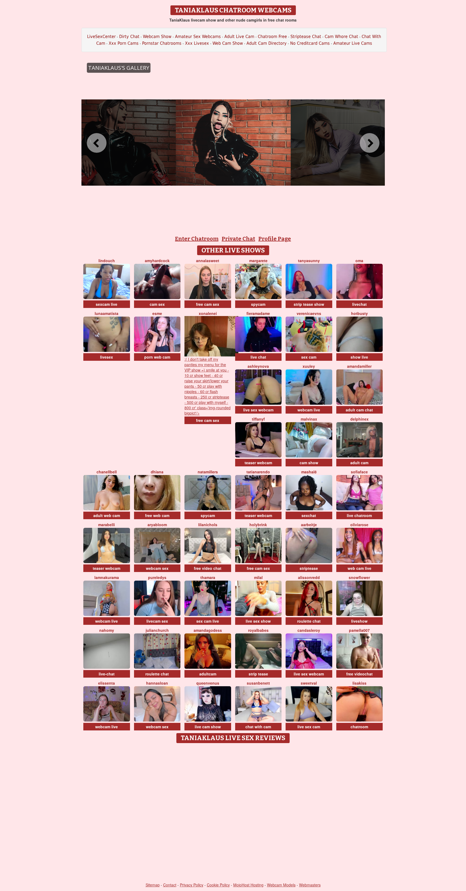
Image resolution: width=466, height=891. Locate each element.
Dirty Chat (129, 36)
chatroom (359, 726)
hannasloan (157, 683)
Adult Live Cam (239, 36)
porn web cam (157, 357)
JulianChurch (157, 630)
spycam (258, 304)
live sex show (258, 621)
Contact (169, 884)
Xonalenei (208, 313)
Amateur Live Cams (352, 43)
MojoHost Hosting (248, 884)
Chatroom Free (272, 36)
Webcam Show (157, 36)
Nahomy (106, 630)
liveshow (359, 621)
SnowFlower (359, 577)
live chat (258, 357)
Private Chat (238, 238)
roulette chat (309, 621)
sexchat (308, 515)
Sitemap (153, 884)
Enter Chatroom (196, 238)
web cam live (359, 568)
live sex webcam (258, 409)
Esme (157, 313)
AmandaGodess (208, 630)
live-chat (107, 674)
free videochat (359, 674)
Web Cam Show (228, 43)
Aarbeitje (309, 524)
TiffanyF (258, 419)
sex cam (308, 357)
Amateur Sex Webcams (198, 36)
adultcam (207, 674)
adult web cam (106, 515)
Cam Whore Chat (341, 36)
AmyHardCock (157, 260)
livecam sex (157, 621)
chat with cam (258, 726)
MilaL (258, 577)
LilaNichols (207, 524)
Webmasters (310, 884)
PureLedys (157, 577)
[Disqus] (233, 813)
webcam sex (157, 568)
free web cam (157, 515)
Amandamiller (359, 366)
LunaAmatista (106, 313)
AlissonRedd (309, 577)
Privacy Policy (191, 884)
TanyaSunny (309, 260)
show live (359, 357)
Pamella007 (359, 630)
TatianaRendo (258, 471)
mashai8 (309, 471)
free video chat (207, 568)
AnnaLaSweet (207, 260)
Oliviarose (359, 524)
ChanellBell (107, 471)
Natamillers (208, 471)
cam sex (157, 304)
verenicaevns (309, 313)
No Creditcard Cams (310, 43)
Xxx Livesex (197, 43)
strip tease (258, 674)
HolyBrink (258, 524)
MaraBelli (106, 524)
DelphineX (359, 419)
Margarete (258, 260)
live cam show (208, 726)
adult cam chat (359, 409)
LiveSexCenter (101, 36)
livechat (359, 304)
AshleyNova (258, 366)
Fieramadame (258, 313)
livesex (106, 357)
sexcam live (106, 304)
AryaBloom (157, 524)
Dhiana (157, 471)
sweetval (309, 683)
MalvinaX (309, 419)
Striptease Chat (305, 36)
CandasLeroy (308, 630)
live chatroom (359, 515)
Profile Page (274, 238)
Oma (359, 260)
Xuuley (309, 366)
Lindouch (106, 260)
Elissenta (106, 683)
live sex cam (308, 726)
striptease (309, 568)
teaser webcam (258, 462)
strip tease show (309, 304)
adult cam (359, 462)
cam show (309, 462)
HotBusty (359, 313)
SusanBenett (258, 683)
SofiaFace (359, 471)
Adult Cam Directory (266, 43)
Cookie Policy (218, 884)
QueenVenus (207, 683)
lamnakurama (106, 577)
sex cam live (207, 621)
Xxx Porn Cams (124, 43)
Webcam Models (281, 884)
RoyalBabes (258, 630)
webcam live (308, 409)
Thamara (207, 577)
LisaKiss (359, 683)
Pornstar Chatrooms (161, 43)
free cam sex (207, 304)
